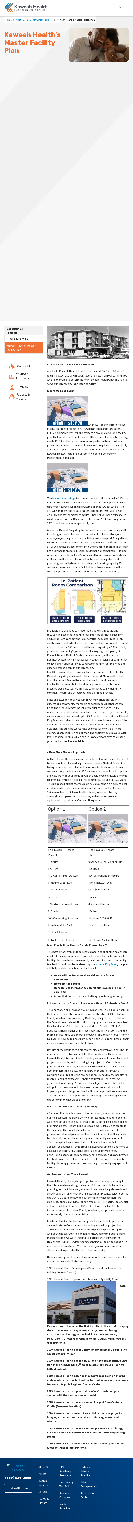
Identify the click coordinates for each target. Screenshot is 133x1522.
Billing (42, 1474)
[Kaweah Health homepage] (26, 8)
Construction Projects (15, 331)
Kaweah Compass (64, 1495)
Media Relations (65, 1506)
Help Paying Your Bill (66, 1484)
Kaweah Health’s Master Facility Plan (21, 348)
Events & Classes (43, 1501)
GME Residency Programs (65, 1471)
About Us (43, 1467)
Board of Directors (44, 1483)
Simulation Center (87, 1495)
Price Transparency (89, 1484)
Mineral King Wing (17, 339)
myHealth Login (18, 1488)
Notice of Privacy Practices (86, 1471)
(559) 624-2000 (18, 1478)
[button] (126, 8)
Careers (42, 1492)
